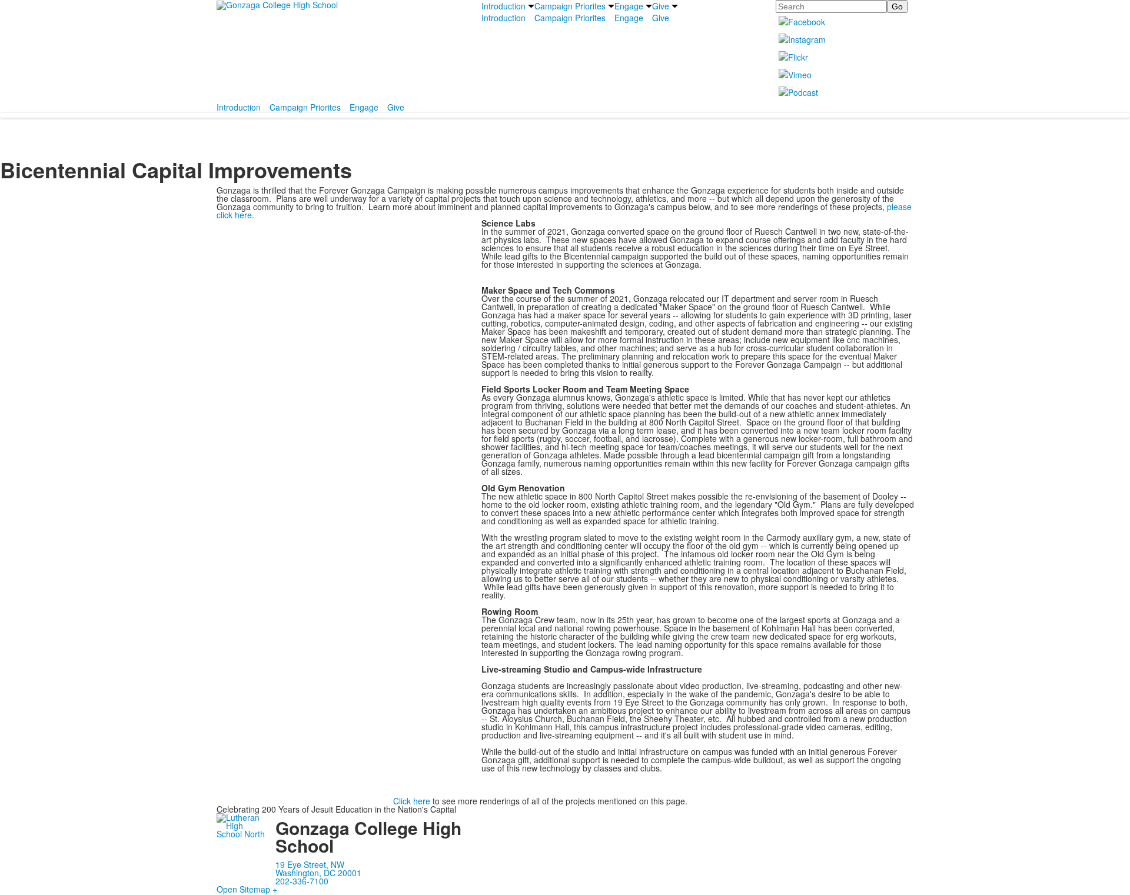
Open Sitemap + (247, 889)
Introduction (503, 6)
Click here (411, 801)
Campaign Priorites (570, 6)
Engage (628, 6)
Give (660, 6)
